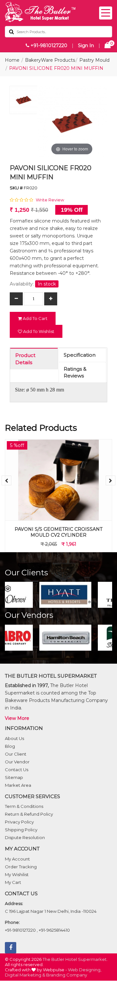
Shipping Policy (21, 829)
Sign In (86, 45)
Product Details (25, 358)
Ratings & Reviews (75, 372)
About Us (14, 738)
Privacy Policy (19, 821)
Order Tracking (21, 866)
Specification (80, 355)
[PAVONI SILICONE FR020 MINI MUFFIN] (23, 101)
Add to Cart (34, 318)
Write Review (50, 199)
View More (17, 718)
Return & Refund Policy (29, 814)
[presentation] (6, 480)
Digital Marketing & (25, 974)
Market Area (18, 785)
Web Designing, (84, 969)
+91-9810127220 (48, 45)
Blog (10, 746)
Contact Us (16, 769)
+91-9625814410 (54, 930)
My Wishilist (17, 874)
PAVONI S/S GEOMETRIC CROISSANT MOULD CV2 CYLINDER (58, 532)
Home (12, 60)
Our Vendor (17, 761)
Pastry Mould (94, 60)
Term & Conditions (24, 806)
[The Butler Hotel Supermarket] (58, 12)
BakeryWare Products (50, 60)
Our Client (15, 754)
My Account (17, 858)
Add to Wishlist (38, 331)
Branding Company (66, 974)
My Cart (13, 882)
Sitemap (14, 777)
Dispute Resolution (25, 837)
